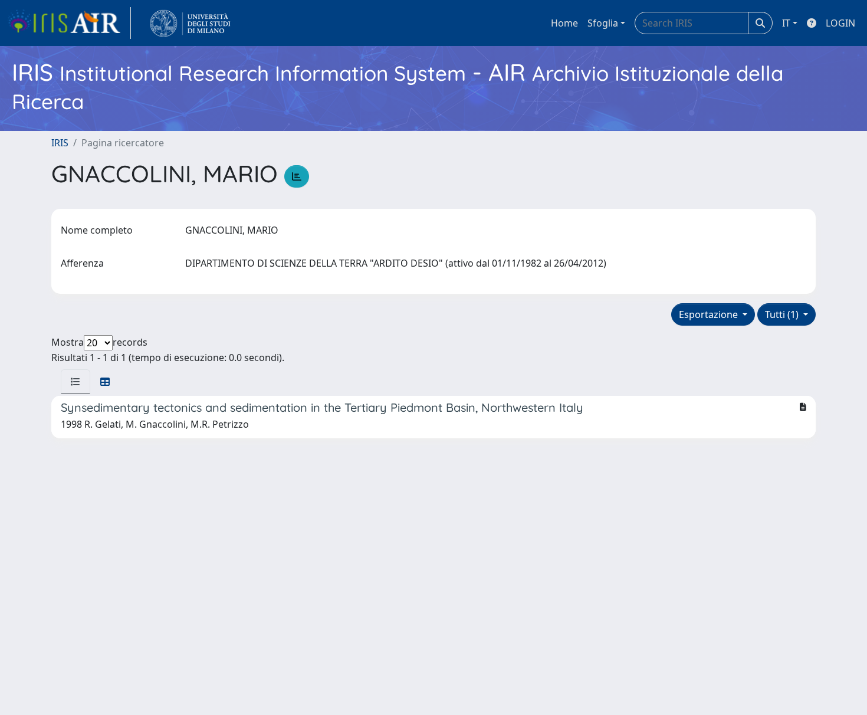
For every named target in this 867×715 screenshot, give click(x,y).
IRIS (59, 142)
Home (564, 23)
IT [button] (786, 23)
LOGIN (840, 23)
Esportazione (709, 314)
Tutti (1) (783, 314)
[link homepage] (69, 23)
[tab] (75, 381)
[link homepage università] (190, 23)
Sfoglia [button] (602, 23)
